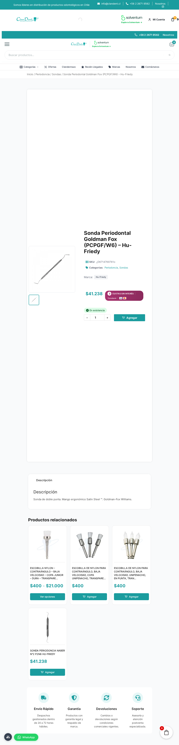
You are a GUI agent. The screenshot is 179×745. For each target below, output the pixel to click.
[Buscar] (169, 55)
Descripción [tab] (44, 480)
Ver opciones (47, 596)
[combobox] (89, 54)
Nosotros (168, 34)
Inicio (30, 74)
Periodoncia (42, 74)
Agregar (131, 317)
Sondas (56, 74)
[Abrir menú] (8, 44)
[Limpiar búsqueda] (163, 55)
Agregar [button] (91, 596)
